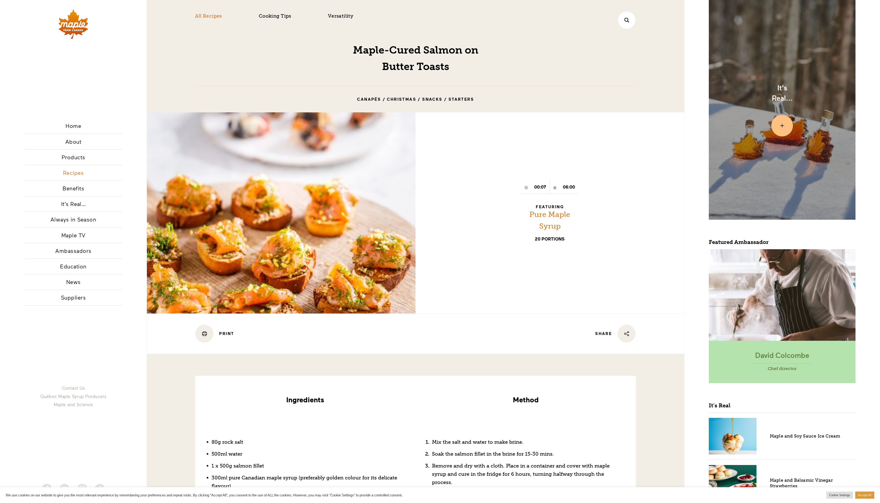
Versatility (340, 16)
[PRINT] (204, 334)
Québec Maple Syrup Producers (73, 396)
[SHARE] (626, 334)
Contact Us (73, 388)
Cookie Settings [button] (839, 495)
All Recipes (208, 16)
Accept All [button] (865, 495)
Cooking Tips (275, 16)
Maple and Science (73, 404)
